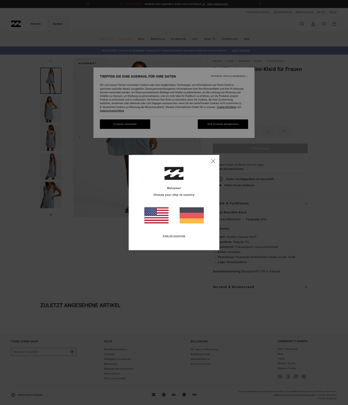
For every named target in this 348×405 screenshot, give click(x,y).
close (213, 161)
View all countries (174, 236)
